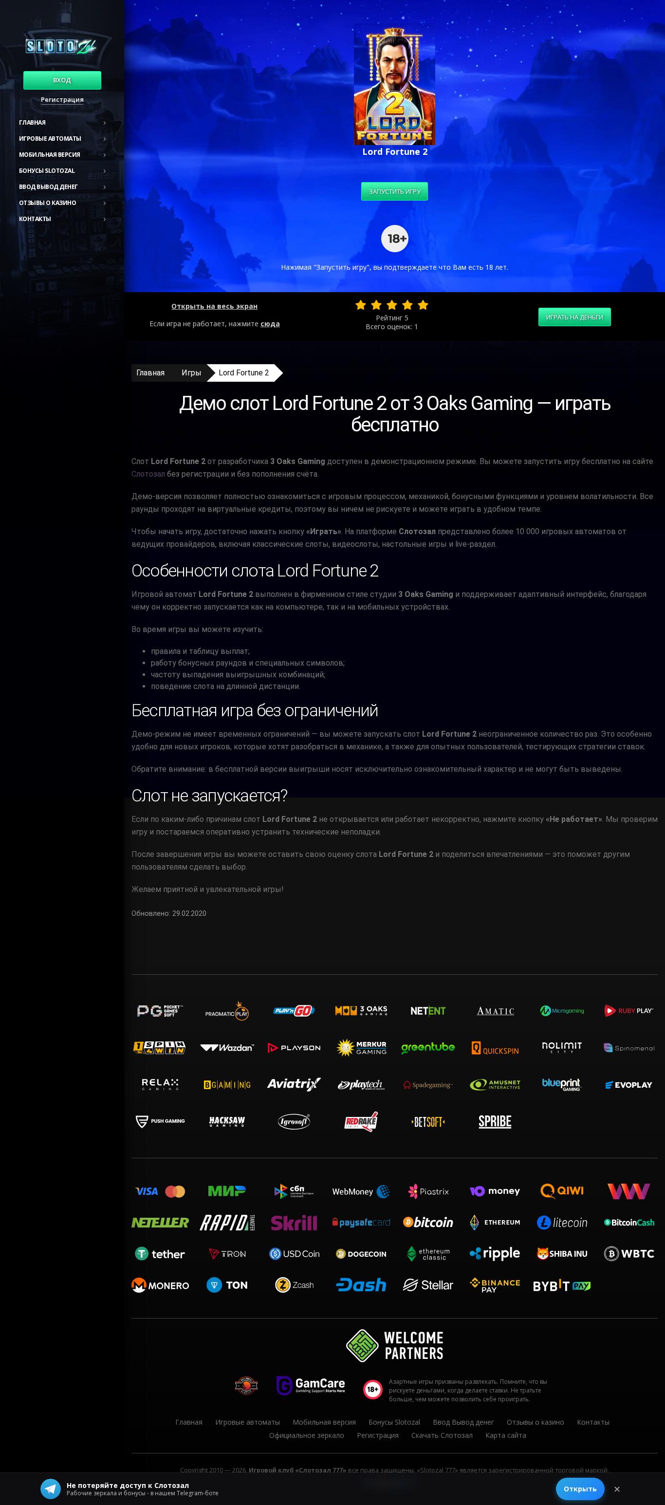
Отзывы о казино (47, 203)
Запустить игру (395, 191)
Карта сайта (505, 1435)
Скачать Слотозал (442, 1435)
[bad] (360, 305)
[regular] (392, 305)
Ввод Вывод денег (48, 187)
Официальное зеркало (306, 1435)
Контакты (35, 219)
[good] (407, 305)
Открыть (580, 1488)
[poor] (376, 305)
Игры (192, 372)
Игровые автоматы (50, 138)
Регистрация (62, 99)
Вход (62, 79)
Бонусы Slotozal (47, 171)
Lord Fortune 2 (244, 372)
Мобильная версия (49, 154)
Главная (32, 122)
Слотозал (148, 474)
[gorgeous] (423, 305)
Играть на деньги (574, 317)
